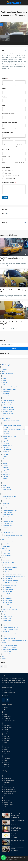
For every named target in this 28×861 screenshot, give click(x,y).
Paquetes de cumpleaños (9, 638)
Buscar (14, 348)
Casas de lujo (7, 782)
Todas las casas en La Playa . (10, 436)
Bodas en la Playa (8, 802)
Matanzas (5, 458)
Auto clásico (8, 173)
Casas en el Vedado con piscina (10, 387)
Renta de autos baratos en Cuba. (13, 574)
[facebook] (1, 666)
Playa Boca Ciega (8, 727)
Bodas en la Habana (8, 804)
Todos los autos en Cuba (11, 567)
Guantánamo (6, 491)
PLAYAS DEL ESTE (6, 418)
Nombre (4, 84)
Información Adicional (9, 182)
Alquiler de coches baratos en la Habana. (15, 576)
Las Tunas (5, 483)
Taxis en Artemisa (7, 587)
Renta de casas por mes (8, 400)
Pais (3, 105)
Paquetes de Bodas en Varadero (10, 629)
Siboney (5, 382)
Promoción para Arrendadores (10, 645)
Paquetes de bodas (7, 620)
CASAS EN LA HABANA (7, 373)
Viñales (4, 461)
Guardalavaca (6, 487)
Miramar (5, 378)
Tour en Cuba (7, 800)
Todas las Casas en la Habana (10, 376)
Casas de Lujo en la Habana (9, 508)
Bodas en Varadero (7, 616)
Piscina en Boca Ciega (8, 514)
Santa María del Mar (8, 445)
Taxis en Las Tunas (7, 602)
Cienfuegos (5, 465)
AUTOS (5, 565)
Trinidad (5, 463)
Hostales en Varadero (8, 411)
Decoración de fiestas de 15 (9, 633)
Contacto (4, 658)
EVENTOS (4, 611)
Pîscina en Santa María (8, 516)
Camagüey (5, 467)
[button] (3, 857)
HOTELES (4, 530)
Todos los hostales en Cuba (9, 405)
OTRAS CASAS (5, 503)
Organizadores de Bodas (9, 614)
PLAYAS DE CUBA (6, 434)
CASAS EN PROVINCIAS (7, 452)
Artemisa (5, 456)
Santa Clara (5, 478)
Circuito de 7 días (7, 555)
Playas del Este (7, 725)
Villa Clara (5, 476)
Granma (5, 480)
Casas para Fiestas (7, 527)
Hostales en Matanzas (8, 409)
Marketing (4, 642)
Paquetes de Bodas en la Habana (11, 625)
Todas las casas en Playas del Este (11, 420)
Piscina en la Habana (9, 780)
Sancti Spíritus (6, 474)
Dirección (5, 209)
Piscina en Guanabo (8, 793)
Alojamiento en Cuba (8, 532)
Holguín (5, 485)
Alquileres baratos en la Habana (10, 398)
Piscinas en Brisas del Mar (9, 519)
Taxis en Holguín (7, 604)
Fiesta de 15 (6, 631)
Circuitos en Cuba (8, 798)
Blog (3, 656)
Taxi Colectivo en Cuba (8, 562)
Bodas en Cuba (7, 806)
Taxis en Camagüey (7, 600)
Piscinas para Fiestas (8, 525)
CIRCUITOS (4, 548)
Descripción (5, 50)
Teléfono (4, 97)
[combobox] (14, 109)
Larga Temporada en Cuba (9, 496)
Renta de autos (7, 773)
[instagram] (5, 666)
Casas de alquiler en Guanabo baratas (12, 425)
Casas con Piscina (7, 512)
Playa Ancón (6, 447)
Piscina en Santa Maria (9, 789)
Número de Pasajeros (8, 114)
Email (4, 88)
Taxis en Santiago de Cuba (9, 607)
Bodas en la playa (7, 618)
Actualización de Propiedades (10, 647)
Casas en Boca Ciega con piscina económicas (14, 429)
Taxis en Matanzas (7, 591)
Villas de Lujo (6, 505)
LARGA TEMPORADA (7, 494)
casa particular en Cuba (8, 682)
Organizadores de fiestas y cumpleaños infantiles (14, 640)
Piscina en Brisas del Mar (10, 791)
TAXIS (3, 557)
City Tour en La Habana (8, 541)
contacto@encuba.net (9, 692)
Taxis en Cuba (6, 560)
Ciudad (4, 144)
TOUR (3, 539)
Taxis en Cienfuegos (7, 598)
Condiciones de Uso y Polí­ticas (9, 859)
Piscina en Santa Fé (7, 523)
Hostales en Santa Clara (8, 416)
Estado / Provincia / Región (19, 145)
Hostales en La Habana (8, 407)
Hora (16, 128)
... (18, 265)
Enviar (5, 197)
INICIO (3, 371)
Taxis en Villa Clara (7, 593)
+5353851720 (7, 690)
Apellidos (17, 84)
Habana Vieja (6, 393)
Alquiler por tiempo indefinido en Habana (12, 501)
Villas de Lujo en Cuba (9, 784)
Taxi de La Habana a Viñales (9, 585)
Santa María (6, 431)
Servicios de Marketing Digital (10, 649)
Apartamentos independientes (10, 395)
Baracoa (5, 472)
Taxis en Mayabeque (8, 589)
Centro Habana (6, 391)
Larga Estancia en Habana (9, 498)
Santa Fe (5, 380)
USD (2, 356)
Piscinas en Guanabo (8, 521)
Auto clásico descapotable (12, 176)
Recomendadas (7, 723)
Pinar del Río (6, 454)
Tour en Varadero (7, 546)
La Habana (6, 707)
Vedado (5, 384)
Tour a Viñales (6, 544)
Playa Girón (5, 441)
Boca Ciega (5, 427)
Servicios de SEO (7, 651)
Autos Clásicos (8, 569)
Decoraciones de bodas (8, 622)
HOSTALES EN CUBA (7, 402)
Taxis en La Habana (7, 578)
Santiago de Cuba (7, 489)
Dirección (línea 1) (6, 138)
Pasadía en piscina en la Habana (10, 510)
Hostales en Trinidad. (8, 413)
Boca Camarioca (7, 449)
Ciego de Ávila (6, 470)
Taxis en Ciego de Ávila (8, 596)
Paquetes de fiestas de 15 (9, 636)
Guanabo (5, 423)
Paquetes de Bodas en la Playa (10, 627)
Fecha (3, 128)
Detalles (4, 222)
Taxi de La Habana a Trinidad (10, 582)
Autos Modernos (9, 572)
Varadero (5, 438)
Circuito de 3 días (7, 551)
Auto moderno (9, 170)
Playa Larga (6, 443)
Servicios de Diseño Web (8, 654)
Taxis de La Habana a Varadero (10, 580)
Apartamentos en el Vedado (9, 389)
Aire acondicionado (10, 178)
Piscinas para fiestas (9, 795)
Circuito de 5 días (7, 553)
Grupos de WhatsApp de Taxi (10, 609)
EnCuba (6, 695)
